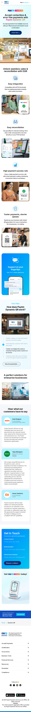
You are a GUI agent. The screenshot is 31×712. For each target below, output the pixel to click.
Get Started (20, 614)
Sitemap (15, 703)
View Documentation (11, 364)
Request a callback (12, 563)
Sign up (26, 2)
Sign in (22, 2)
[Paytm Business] (7, 3)
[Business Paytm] (4, 635)
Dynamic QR (11, 622)
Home (3, 622)
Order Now (15, 32)
